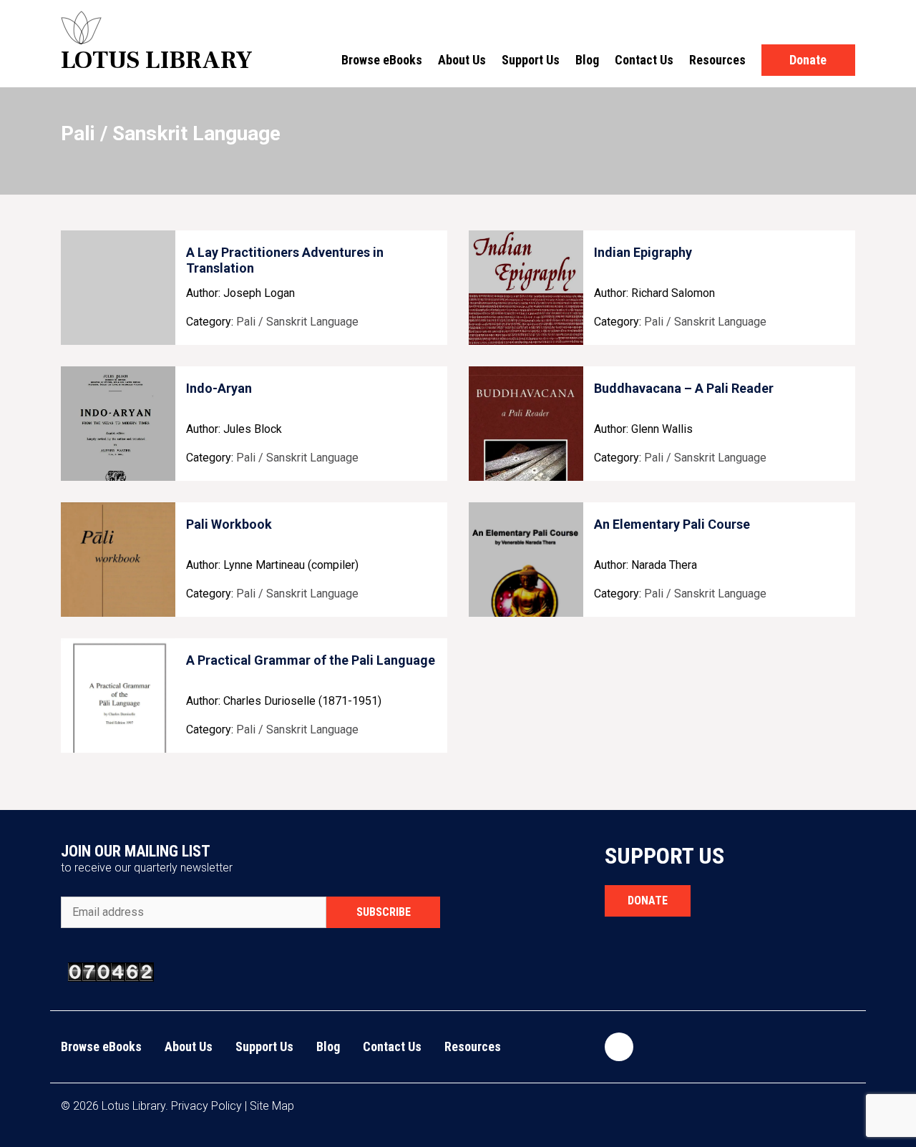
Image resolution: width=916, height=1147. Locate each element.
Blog (587, 59)
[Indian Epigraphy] (526, 287)
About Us (462, 59)
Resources (717, 59)
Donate (808, 59)
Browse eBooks (381, 59)
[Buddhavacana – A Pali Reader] (526, 423)
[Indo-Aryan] (118, 423)
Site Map (272, 1106)
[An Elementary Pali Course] (526, 559)
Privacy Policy (206, 1106)
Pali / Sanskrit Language (297, 321)
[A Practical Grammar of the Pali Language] (118, 695)
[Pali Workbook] (118, 559)
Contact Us (644, 59)
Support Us (531, 59)
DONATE (648, 900)
